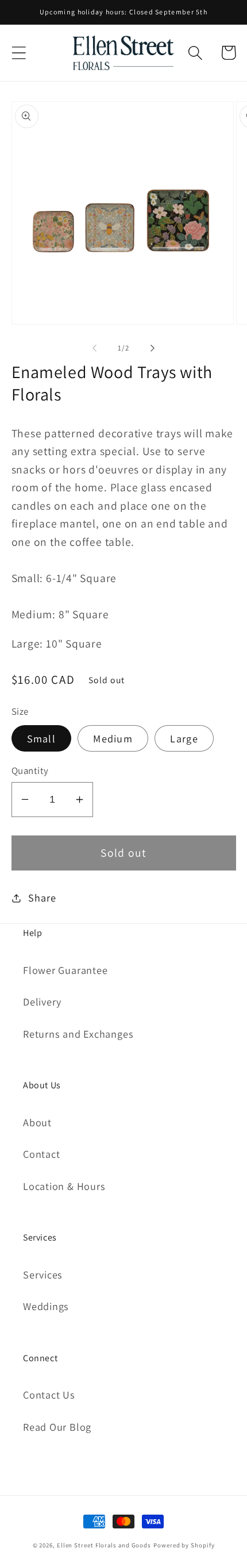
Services (43, 1274)
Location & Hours (64, 1186)
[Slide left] (94, 348)
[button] (18, 52)
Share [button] (42, 897)
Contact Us (49, 1394)
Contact (41, 1154)
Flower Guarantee (65, 970)
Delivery (42, 1001)
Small (41, 738)
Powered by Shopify (183, 1545)
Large (184, 738)
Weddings (46, 1306)
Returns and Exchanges (78, 1034)
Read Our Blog (57, 1427)
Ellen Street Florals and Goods (104, 1545)
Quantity (30, 770)
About (37, 1122)
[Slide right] (152, 348)
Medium (113, 738)
